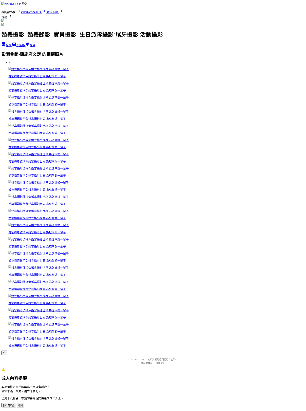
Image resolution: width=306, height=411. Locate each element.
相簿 (9, 45)
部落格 (21, 45)
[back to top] (4, 353)
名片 (32, 45)
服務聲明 (160, 363)
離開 (20, 405)
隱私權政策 (146, 363)
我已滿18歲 (9, 405)
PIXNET (140, 359)
